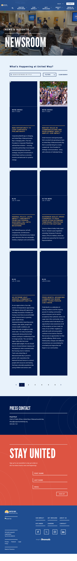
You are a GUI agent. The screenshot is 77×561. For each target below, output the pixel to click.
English (59, 3)
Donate (70, 3)
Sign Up (62, 494)
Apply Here (18, 165)
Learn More (48, 157)
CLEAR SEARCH (63, 74)
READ (16, 245)
